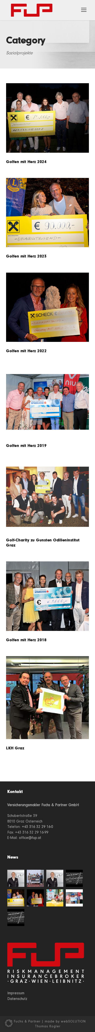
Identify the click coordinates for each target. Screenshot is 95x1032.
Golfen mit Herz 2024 (26, 162)
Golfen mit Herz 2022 (26, 351)
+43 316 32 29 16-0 (37, 826)
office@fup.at (30, 837)
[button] (9, 1023)
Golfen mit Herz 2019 (26, 446)
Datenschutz (17, 999)
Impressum (15, 993)
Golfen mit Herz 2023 (26, 256)
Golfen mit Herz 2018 (26, 640)
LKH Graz (15, 748)
